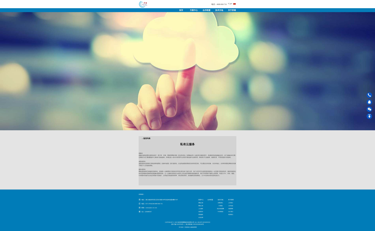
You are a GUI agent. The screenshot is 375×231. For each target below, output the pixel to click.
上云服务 (200, 208)
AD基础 (220, 205)
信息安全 (200, 211)
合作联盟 (206, 10)
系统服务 (200, 214)
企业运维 (200, 217)
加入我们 (230, 211)
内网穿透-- (220, 202)
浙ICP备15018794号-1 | (178, 224)
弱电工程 (200, 202)
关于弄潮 (232, 10)
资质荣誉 (230, 208)
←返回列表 (146, 138)
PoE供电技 (220, 211)
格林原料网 (194, 227)
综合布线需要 (220, 208)
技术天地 (219, 10)
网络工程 (200, 205)
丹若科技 (187, 227)
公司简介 (230, 202)
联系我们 (230, 214)
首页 (181, 10)
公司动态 (230, 205)
